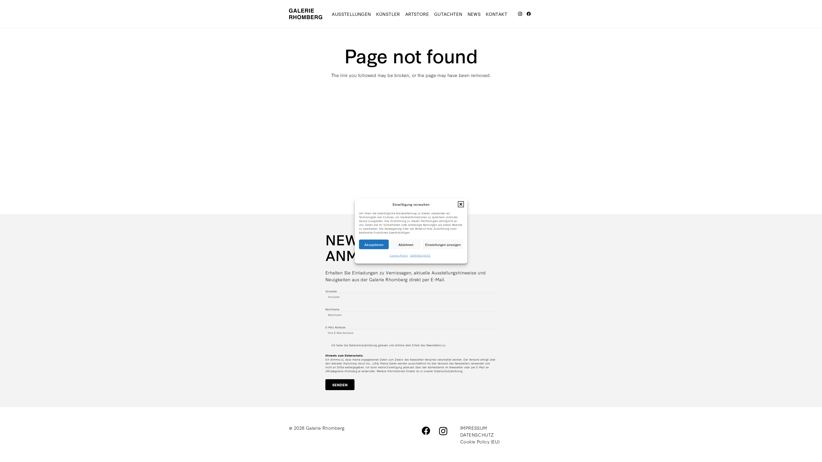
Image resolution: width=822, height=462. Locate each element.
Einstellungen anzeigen (443, 244)
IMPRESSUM (473, 428)
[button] (461, 204)
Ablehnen (405, 244)
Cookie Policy (399, 255)
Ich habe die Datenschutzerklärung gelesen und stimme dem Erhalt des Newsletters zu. (388, 345)
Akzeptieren (373, 244)
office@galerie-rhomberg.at (342, 371)
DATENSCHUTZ (420, 255)
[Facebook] (528, 14)
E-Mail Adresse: (335, 327)
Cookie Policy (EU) (480, 441)
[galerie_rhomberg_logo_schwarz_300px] (305, 14)
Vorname (331, 291)
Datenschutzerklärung (448, 371)
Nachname (332, 309)
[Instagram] (520, 14)
